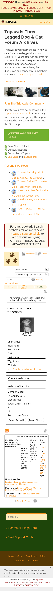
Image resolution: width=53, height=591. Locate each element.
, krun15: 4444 (34, 488)
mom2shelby (43, 466)
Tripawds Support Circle (29, 74)
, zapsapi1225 (32, 482)
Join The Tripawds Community (24, 103)
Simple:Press (23, 501)
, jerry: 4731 (35, 493)
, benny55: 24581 (25, 490)
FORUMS (31, 7)
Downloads (31, 556)
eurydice (42, 448)
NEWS (13, 7)
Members (30, 253)
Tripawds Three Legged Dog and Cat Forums (25, 287)
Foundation (18, 560)
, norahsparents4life (21, 483)
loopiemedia (10, 482)
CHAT (41, 7)
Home (10, 287)
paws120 (42, 473)
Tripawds (39, 579)
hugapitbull (43, 460)
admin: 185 (25, 493)
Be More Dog (34, 560)
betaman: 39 (22, 488)
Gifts (42, 556)
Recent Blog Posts (16, 165)
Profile (40, 287)
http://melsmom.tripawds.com (25, 369)
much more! (30, 156)
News (11, 556)
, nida (24, 484)
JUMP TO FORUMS (15, 81)
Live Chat (13, 156)
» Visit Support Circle (19, 537)
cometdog (42, 454)
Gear (19, 556)
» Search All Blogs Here (21, 527)
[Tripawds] (10, 22)
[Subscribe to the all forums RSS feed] (7, 431)
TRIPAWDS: (9, 2)
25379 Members (32, 2)
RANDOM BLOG (32, 10)
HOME (4, 7)
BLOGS (21, 7)
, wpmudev (21, 482)
